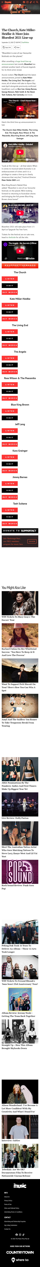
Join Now (32, 541)
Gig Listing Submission (10, 1225)
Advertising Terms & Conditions (13, 1212)
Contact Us (7, 1229)
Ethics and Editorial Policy (11, 1208)
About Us (6, 1197)
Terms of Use (8, 1204)
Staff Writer (25, 42)
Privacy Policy (8, 1200)
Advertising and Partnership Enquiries (15, 1221)
